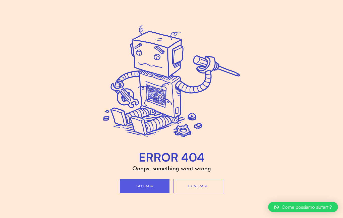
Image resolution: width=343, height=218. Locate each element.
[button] (303, 207)
